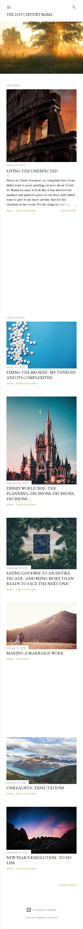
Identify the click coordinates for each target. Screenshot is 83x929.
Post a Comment (26, 210)
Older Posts (68, 885)
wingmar (52, 917)
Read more (69, 210)
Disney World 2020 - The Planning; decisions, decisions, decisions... (40, 493)
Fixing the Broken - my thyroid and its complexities (41, 375)
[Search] (74, 6)
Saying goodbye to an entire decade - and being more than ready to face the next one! (40, 578)
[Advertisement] (41, 264)
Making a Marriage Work (34, 653)
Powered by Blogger (45, 909)
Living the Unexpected (31, 171)
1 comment (22, 658)
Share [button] (9, 210)
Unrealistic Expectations (35, 787)
